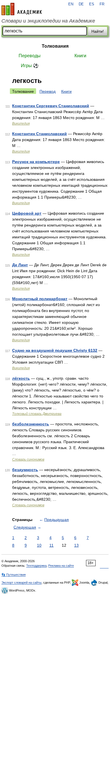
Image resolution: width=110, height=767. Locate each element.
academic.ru (21, 9)
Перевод (47, 91)
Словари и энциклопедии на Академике (48, 21)
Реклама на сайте (61, 565)
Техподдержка (36, 565)
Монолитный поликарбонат (39, 298)
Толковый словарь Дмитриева (36, 414)
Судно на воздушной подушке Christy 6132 (54, 350)
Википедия (21, 124)
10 (39, 545)
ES (91, 4)
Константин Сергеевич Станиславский (50, 106)
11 (51, 545)
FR (102, 4)
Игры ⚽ (30, 65)
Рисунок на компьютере (36, 161)
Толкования (55, 46)
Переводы (30, 55)
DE (81, 4)
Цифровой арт (26, 213)
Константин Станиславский (39, 133)
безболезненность (30, 424)
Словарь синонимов (28, 459)
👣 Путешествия (13, 574)
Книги (80, 55)
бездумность (25, 469)
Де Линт (20, 265)
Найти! (97, 31)
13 (76, 545)
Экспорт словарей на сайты (21, 582)
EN (70, 4)
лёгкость (21, 378)
